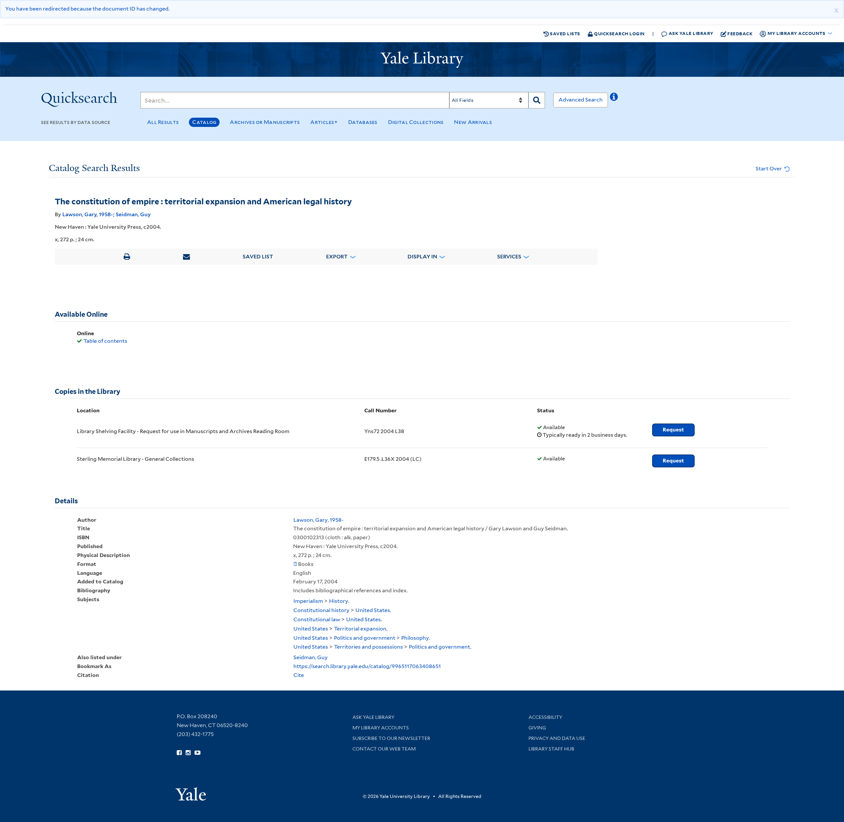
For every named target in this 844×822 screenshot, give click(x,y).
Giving (537, 727)
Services (509, 256)
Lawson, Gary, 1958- (87, 214)
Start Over (769, 168)
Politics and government (364, 638)
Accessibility (545, 717)
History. (339, 601)
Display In (422, 256)
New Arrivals (473, 122)
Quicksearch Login (619, 33)
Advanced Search (580, 100)
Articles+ (324, 122)
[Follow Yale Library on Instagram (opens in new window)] (188, 753)
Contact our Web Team (384, 748)
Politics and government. (440, 647)
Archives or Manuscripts (265, 122)
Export (337, 256)
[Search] (536, 100)
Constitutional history (321, 610)
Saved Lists (564, 33)
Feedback (739, 33)
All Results (163, 122)
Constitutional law (316, 619)
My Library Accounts (380, 727)
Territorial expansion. (360, 629)
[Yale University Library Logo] (422, 60)
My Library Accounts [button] (796, 33)
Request (673, 429)
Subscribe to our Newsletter (391, 738)
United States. (373, 610)
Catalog (204, 122)
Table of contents (105, 341)
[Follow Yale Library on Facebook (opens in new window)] (179, 753)
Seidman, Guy (133, 214)
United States (310, 629)
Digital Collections (416, 122)
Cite (298, 675)
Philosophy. (415, 638)
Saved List (258, 256)
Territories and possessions (368, 647)
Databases (362, 122)
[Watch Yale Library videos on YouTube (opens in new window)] (197, 753)
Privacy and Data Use (556, 738)
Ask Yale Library (690, 33)
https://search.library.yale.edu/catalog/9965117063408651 (367, 666)
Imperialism (308, 601)
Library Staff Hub (551, 748)
